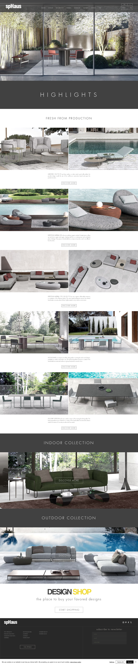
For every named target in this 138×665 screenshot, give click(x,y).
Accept (130, 662)
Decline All (120, 662)
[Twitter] (131, 622)
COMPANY (25, 633)
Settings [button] (111, 662)
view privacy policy (75, 662)
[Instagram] (123, 622)
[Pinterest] (126, 622)
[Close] (136, 661)
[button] (43, 632)
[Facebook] (128, 622)
